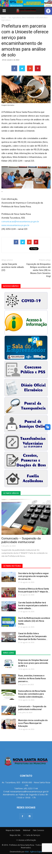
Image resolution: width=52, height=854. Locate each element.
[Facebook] (22, 816)
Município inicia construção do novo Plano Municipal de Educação (33, 723)
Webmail (26, 830)
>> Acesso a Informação (26, 840)
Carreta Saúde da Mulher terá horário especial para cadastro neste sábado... (33, 605)
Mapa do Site (15, 835)
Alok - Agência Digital (33, 851)
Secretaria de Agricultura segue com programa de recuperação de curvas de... (33, 576)
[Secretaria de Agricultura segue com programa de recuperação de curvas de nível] (8, 577)
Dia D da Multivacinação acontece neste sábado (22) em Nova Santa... (34, 621)
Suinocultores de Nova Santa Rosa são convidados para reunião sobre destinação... (32, 694)
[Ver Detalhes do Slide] (26, 3)
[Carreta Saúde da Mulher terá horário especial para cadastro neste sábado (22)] (8, 606)
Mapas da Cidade (13, 830)
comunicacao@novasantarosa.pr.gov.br (20, 221)
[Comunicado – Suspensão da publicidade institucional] (26, 517)
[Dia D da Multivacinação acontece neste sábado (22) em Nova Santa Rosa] (8, 622)
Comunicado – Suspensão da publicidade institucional (21, 540)
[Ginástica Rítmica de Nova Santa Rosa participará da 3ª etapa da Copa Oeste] (8, 592)
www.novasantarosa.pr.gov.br (15, 225)
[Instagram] (29, 816)
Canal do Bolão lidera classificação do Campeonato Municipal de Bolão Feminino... (33, 636)
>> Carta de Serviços (31, 835)
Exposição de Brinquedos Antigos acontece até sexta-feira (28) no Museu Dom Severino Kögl (39, 270)
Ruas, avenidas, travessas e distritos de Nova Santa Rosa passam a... (32, 678)
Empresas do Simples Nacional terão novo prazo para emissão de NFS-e (33, 663)
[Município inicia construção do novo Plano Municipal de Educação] (8, 724)
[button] (48, 11)
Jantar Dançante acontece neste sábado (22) (12, 267)
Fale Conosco (38, 830)
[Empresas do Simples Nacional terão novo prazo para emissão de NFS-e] (8, 664)
